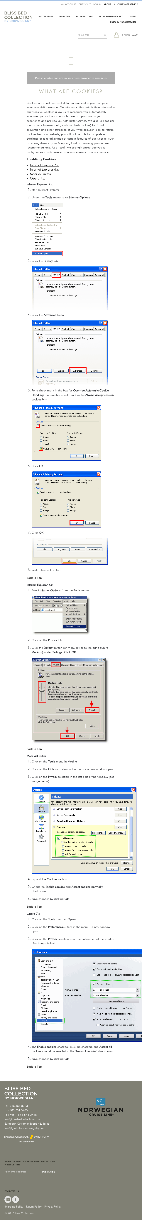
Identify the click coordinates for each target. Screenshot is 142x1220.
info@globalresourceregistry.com (24, 1128)
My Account (68, 5)
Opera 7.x (37, 178)
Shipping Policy (13, 1206)
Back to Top (34, 577)
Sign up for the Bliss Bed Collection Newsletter (29, 1163)
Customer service (127, 5)
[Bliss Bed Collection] (18, 17)
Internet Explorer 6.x (44, 169)
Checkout (85, 5)
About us (109, 5)
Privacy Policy (52, 1206)
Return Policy (34, 1206)
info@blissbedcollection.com (22, 1119)
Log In (97, 5)
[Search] (105, 35)
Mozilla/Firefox (40, 174)
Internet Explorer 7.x (44, 165)
